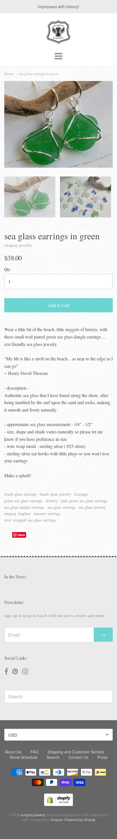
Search (53, 757)
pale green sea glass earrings (84, 500)
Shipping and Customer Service (75, 752)
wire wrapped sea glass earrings (30, 520)
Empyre (57, 819)
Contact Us (78, 757)
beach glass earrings (20, 494)
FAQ (34, 752)
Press (102, 757)
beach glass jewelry (55, 494)
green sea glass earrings (23, 500)
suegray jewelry (18, 245)
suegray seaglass (17, 513)
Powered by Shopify (79, 819)
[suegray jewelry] (58, 41)
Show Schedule (23, 757)
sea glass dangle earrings (24, 507)
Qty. (7, 269)
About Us (13, 752)
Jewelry (52, 500)
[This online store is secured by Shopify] (58, 804)
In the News (15, 577)
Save (21, 535)
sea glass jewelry (92, 507)
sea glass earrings (61, 507)
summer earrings (47, 513)
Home (8, 73)
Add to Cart (58, 305)
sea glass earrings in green (38, 73)
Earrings (81, 494)
